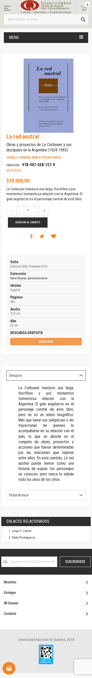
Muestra (46, 341)
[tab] (46, 375)
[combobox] (46, 19)
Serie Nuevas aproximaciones (29, 278)
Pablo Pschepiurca (23, 537)
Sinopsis (15, 375)
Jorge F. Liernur (22, 531)
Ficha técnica (18, 495)
